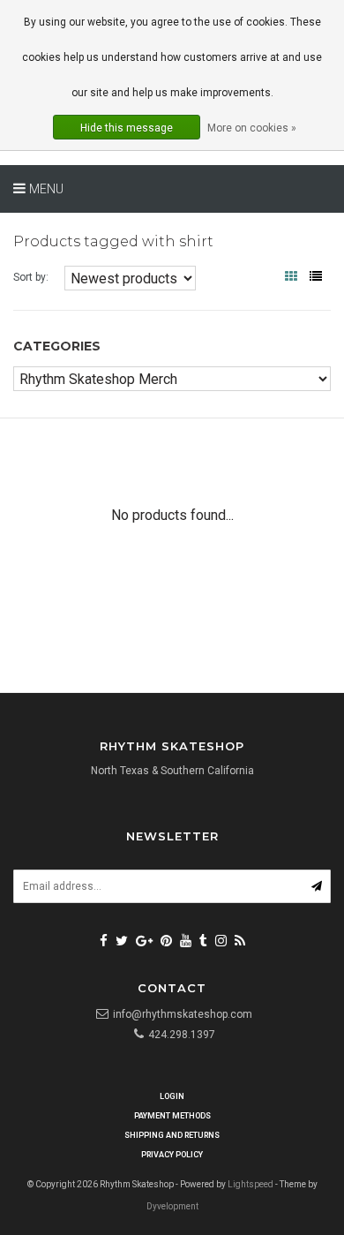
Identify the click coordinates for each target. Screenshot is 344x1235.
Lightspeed (250, 1184)
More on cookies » (251, 128)
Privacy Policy (172, 1154)
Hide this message (126, 128)
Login (172, 1096)
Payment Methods (172, 1115)
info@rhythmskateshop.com (182, 1014)
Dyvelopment (172, 1206)
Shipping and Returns (172, 1135)
